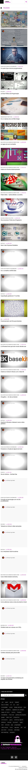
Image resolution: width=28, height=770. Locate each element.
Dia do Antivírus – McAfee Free (9, 474)
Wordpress (12, 732)
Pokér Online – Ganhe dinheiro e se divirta (11, 194)
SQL (25, 727)
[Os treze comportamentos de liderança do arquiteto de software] (14, 665)
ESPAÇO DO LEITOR (23, 767)
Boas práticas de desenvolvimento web (10, 142)
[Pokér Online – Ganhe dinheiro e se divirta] (14, 182)
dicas (2, 709)
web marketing (4, 732)
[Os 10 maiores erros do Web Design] (14, 106)
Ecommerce (8, 709)
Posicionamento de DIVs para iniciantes (11, 321)
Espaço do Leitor (5, 712)
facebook (19, 712)
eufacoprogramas (10, 13)
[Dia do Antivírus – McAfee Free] (14, 461)
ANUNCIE (24, 766)
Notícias (3, 243)
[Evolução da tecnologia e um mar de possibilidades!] (14, 487)
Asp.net (11, 702)
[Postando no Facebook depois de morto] (14, 436)
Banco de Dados (5, 704)
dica (25, 707)
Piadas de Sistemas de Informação (8, 66)
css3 (18, 704)
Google (3, 717)
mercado (9, 722)
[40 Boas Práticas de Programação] (14, 81)
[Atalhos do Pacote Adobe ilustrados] (14, 157)
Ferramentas (4, 714)
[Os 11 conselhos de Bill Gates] (14, 258)
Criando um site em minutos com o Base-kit (12, 371)
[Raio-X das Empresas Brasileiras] (14, 232)
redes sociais (4, 727)
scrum (11, 727)
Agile (6, 702)
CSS (1, 319)
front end (11, 714)
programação (17, 724)
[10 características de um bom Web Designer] (14, 19)
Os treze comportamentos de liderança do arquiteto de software (12, 678)
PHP (12, 724)
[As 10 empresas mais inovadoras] (14, 539)
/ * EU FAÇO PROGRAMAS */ (14, 766)
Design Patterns (18, 707)
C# (10, 704)
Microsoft (15, 722)
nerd (2, 724)
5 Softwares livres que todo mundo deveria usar (13, 346)
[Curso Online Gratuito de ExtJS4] (14, 564)
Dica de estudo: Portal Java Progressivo (11, 220)
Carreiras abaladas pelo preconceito (10, 652)
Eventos (3, 472)
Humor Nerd (9, 717)
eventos (13, 712)
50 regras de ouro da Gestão (8, 144)
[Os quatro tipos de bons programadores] (14, 55)
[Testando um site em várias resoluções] (14, 513)
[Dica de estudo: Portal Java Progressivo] (14, 207)
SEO (21, 727)
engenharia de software (18, 709)
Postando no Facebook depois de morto (11, 449)
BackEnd (3, 91)
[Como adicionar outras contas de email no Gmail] (14, 589)
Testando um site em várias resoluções (11, 526)
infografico (16, 717)
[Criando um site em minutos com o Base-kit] (14, 359)
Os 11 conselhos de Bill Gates (8, 270)
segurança (16, 727)
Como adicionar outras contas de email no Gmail (14, 602)
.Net (2, 702)
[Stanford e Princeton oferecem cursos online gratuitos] (14, 409)
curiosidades (4, 707)
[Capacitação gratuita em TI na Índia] (14, 283)
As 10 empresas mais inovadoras (9, 551)
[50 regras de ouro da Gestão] (14, 131)
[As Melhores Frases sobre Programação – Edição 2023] (14, 37)
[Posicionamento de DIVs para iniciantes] (14, 308)
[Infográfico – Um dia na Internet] (14, 384)
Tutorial (10, 729)
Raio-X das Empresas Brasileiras (9, 245)
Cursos (10, 707)
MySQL (21, 722)
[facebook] (12, 757)
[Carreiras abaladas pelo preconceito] (14, 640)
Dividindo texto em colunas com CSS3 (11, 627)
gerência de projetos (21, 714)
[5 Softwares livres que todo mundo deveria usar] (14, 334)
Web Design (16, 729)
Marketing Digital (18, 719)
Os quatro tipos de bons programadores (11, 68)
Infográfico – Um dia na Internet (9, 397)
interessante (4, 719)
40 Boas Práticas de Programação (10, 93)
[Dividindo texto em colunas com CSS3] (14, 614)
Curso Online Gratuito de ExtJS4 (9, 576)
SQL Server (3, 729)
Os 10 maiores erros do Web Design (10, 119)
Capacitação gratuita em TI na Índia (10, 296)
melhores (3, 722)
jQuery (10, 719)
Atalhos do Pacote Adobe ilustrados (10, 169)
